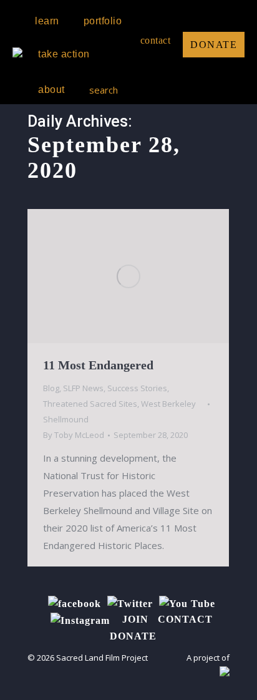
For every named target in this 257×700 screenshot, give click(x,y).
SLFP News (83, 388)
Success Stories (137, 388)
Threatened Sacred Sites (90, 403)
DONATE (213, 44)
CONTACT (185, 619)
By (73, 434)
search (103, 90)
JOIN (135, 619)
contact (155, 40)
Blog (51, 388)
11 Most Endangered (98, 365)
